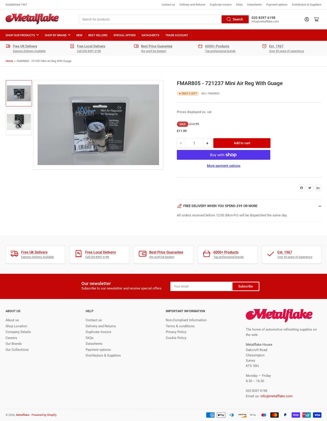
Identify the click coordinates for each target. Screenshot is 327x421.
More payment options (223, 166)
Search (238, 19)
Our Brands (14, 344)
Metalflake (22, 415)
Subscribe (245, 286)
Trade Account (176, 35)
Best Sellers (97, 35)
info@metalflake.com (276, 396)
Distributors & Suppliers (306, 4)
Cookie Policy (176, 338)
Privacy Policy (176, 332)
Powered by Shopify (44, 415)
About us (12, 320)
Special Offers (124, 35)
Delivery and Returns (192, 4)
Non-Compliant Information (186, 320)
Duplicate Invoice (221, 4)
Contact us (168, 4)
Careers (11, 338)
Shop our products (20, 35)
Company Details (18, 332)
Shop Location (16, 326)
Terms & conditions (180, 326)
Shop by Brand (56, 35)
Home (9, 61)
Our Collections (17, 350)
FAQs (239, 4)
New (79, 35)
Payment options (276, 4)
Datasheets (254, 4)
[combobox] (164, 19)
